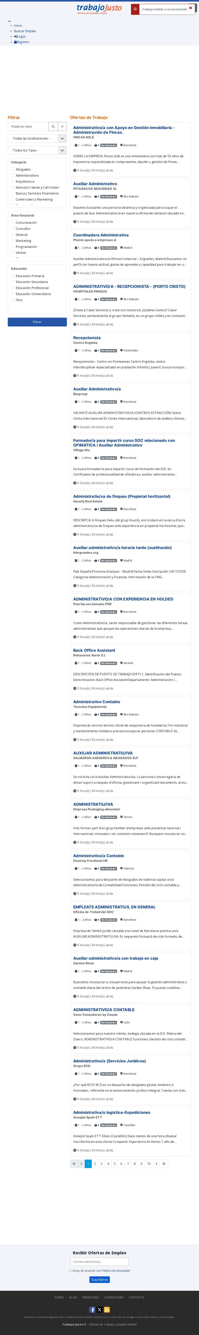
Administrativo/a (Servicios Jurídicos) (109, 1061)
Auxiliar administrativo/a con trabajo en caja (115, 958)
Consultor (23, 228)
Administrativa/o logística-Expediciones (111, 1112)
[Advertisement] (99, 77)
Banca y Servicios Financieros (37, 193)
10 (149, 1164)
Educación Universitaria (33, 294)
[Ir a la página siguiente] (156, 1164)
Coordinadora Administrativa (101, 235)
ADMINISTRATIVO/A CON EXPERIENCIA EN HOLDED (123, 599)
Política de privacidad (116, 1270)
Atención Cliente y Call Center (37, 187)
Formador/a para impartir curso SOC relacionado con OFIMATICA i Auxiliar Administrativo (124, 442)
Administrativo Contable (96, 701)
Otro (19, 300)
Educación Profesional (32, 288)
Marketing (23, 241)
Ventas (21, 252)
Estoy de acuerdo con (101, 1270)
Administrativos (27, 175)
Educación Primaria (30, 276)
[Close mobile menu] (9, 21)
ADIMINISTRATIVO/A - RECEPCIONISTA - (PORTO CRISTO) (129, 286)
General (21, 235)
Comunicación (26, 222)
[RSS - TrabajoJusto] (107, 1309)
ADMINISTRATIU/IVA (93, 804)
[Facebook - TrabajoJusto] (92, 1309)
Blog (73, 1297)
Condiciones (114, 1297)
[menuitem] (18, 25)
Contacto (136, 1297)
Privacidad (90, 1297)
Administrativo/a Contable (98, 855)
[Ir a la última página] (164, 1164)
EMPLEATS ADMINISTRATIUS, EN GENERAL (114, 907)
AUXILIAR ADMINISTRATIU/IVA (103, 753)
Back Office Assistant (94, 650)
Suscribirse (100, 1280)
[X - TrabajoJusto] (99, 1309)
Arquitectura (25, 181)
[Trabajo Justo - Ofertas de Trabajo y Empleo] (99, 8)
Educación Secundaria (32, 282)
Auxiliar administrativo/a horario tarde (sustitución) (122, 547)
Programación (26, 247)
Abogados (23, 169)
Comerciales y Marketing (34, 199)
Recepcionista (87, 337)
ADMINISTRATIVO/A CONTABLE (103, 1009)
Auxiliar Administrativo (95, 183)
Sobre (59, 1297)
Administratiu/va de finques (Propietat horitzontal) (121, 496)
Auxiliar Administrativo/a (97, 389)
